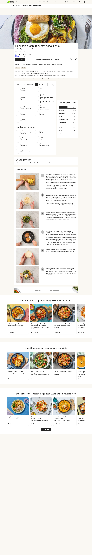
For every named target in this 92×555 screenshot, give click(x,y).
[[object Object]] (71, 59)
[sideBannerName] (67, 89)
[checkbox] (15, 51)
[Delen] (75, 59)
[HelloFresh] (10, 2)
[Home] (13, 6)
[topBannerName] (46, 11)
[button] (70, 2)
